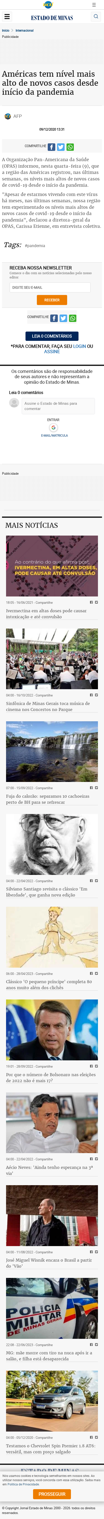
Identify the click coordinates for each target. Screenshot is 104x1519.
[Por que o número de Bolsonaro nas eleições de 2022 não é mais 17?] (52, 1029)
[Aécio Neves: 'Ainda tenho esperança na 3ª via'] (52, 1122)
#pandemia (35, 245)
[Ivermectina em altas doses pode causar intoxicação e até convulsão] (52, 566)
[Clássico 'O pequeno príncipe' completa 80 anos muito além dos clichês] (52, 937)
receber (52, 299)
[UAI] (48, 5)
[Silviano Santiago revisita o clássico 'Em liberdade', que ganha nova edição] (52, 844)
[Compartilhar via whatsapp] (70, 148)
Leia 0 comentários (52, 336)
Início (5, 30)
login (80, 346)
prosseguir (52, 1494)
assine (52, 351)
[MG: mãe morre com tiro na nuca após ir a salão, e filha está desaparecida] (52, 1308)
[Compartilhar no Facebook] (51, 148)
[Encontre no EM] (96, 17)
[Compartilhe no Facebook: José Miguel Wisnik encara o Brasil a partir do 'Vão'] (91, 1252)
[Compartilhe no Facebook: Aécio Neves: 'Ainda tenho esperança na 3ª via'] (91, 1159)
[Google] (53, 427)
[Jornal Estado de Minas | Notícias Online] (52, 19)
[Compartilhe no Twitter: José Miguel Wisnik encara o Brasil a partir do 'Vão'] (96, 1252)
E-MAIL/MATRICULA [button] (54, 435)
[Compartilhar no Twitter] (61, 148)
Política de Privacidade (23, 1484)
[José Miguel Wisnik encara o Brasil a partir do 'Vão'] (52, 1215)
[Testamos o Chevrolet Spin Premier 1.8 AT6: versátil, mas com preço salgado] (52, 1401)
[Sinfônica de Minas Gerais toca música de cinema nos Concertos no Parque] (52, 659)
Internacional (25, 30)
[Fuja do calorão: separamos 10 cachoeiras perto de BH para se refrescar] (52, 751)
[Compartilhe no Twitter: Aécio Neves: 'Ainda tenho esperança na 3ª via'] (96, 1159)
